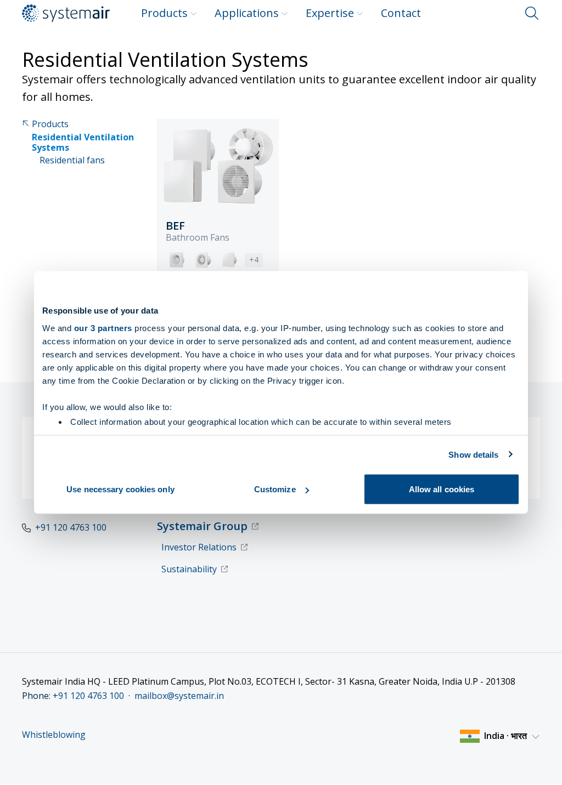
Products (164, 12)
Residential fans (72, 160)
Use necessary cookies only (120, 489)
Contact (401, 12)
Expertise (330, 12)
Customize (275, 489)
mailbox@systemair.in (179, 696)
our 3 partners (103, 327)
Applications (247, 12)
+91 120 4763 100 (70, 527)
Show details (473, 454)
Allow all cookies (442, 489)
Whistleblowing (54, 735)
